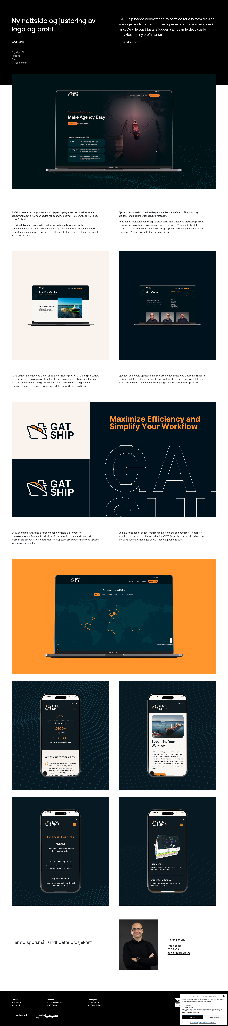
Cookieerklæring (194, 1022)
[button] (224, 996)
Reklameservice (51, 1015)
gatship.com (131, 42)
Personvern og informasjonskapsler (207, 1022)
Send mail (16, 1005)
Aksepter (192, 1017)
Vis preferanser (214, 1017)
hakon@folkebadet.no (179, 952)
